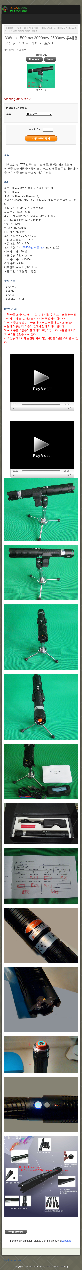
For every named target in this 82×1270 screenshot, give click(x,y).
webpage (66, 1240)
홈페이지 (9, 28)
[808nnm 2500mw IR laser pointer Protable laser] (42, 449)
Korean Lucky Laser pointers (45, 1266)
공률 (8, 114)
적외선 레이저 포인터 (27, 28)
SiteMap (64, 1266)
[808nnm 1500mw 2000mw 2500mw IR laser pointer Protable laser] (42, 382)
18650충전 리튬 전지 (33, 247)
